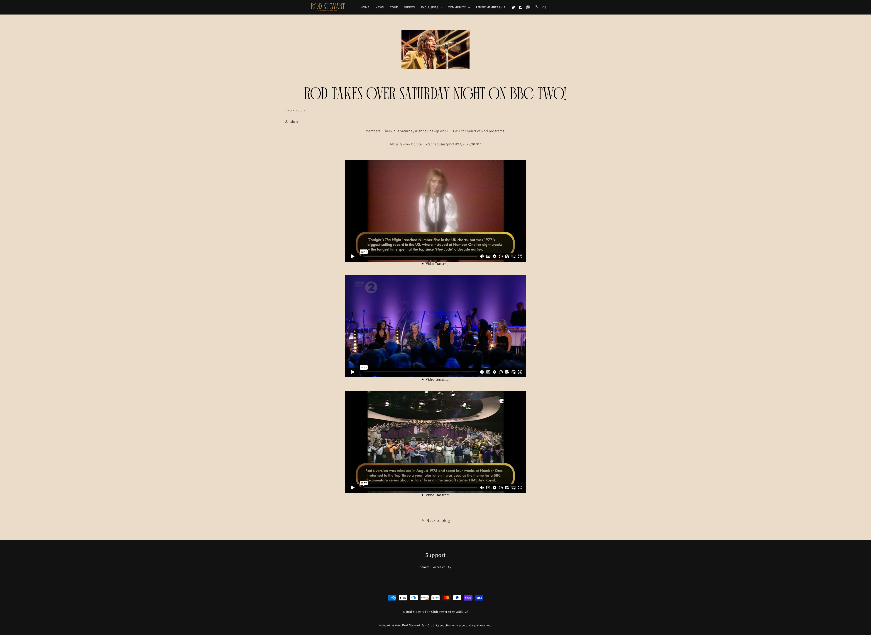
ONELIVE (462, 612)
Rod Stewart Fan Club (422, 612)
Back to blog (438, 520)
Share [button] (294, 122)
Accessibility (442, 567)
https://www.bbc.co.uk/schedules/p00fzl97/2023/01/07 (435, 144)
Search (425, 567)
